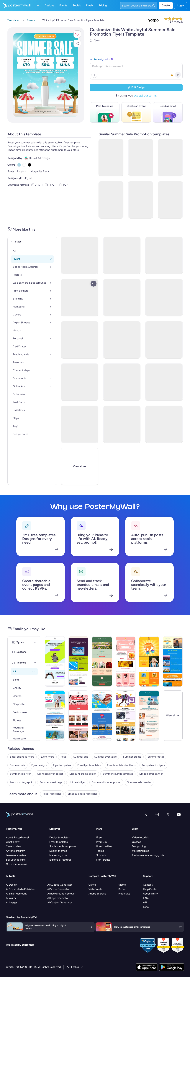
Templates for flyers (153, 765)
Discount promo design (82, 773)
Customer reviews (16, 864)
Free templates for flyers (121, 765)
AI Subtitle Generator (59, 884)
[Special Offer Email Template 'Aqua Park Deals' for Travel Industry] (78, 661)
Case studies (13, 846)
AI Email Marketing (16, 893)
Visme (122, 884)
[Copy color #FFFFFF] (24, 165)
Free (99, 837)
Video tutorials (140, 837)
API (145, 902)
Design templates (59, 837)
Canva (92, 884)
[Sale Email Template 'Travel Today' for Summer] (102, 715)
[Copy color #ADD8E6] (19, 165)
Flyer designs (39, 765)
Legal (146, 907)
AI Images (11, 902)
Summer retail (156, 756)
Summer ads (80, 756)
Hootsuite (124, 893)
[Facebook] (146, 814)
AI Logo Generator (58, 898)
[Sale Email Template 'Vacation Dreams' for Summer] (149, 715)
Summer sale (17, 765)
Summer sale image (51, 782)
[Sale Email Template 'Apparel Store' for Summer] (149, 661)
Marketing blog (140, 850)
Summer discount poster (106, 782)
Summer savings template (118, 773)
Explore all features (60, 859)
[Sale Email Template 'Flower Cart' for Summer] (125, 661)
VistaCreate (95, 889)
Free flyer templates (89, 765)
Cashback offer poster (50, 773)
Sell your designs (16, 859)
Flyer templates (62, 765)
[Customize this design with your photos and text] (45, 75)
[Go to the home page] (15, 5)
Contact (148, 884)
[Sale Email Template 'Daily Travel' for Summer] (173, 661)
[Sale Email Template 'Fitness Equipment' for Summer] (125, 715)
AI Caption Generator (59, 902)
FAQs (146, 898)
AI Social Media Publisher (20, 889)
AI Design (11, 884)
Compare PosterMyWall (102, 876)
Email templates (58, 842)
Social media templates (62, 846)
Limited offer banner (151, 773)
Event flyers (47, 756)
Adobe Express (97, 893)
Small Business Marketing (82, 793)
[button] (77, 34)
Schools (101, 855)
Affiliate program (15, 850)
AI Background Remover (61, 893)
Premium (101, 842)
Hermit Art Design (39, 158)
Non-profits (103, 859)
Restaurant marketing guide (148, 855)
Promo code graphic (21, 782)
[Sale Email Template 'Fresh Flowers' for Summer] (102, 661)
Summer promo (132, 756)
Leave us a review (16, 855)
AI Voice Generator (58, 889)
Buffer (122, 889)
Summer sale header (139, 782)
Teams (100, 850)
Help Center (150, 889)
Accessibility (150, 893)
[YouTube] (179, 814)
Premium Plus (104, 846)
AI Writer (11, 898)
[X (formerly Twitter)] (168, 814)
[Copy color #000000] (29, 165)
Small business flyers (22, 756)
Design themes (58, 850)
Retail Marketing (51, 793)
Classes (136, 842)
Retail (63, 756)
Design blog (139, 846)
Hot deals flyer (77, 782)
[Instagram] (157, 814)
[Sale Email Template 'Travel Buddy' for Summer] (55, 715)
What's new (12, 842)
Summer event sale (105, 756)
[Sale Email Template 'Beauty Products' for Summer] (78, 715)
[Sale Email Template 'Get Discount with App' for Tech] (55, 661)
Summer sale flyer (20, 773)
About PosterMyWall (17, 837)
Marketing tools (58, 855)
